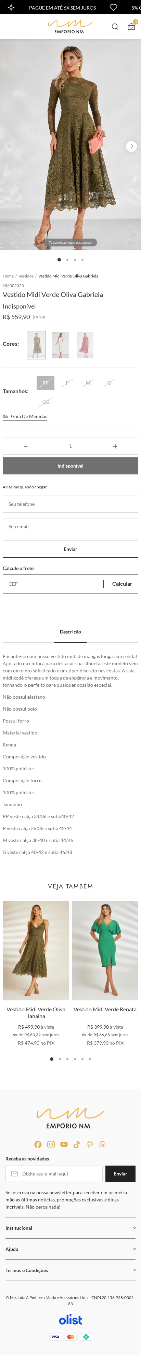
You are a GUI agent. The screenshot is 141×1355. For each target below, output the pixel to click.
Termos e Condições (26, 1270)
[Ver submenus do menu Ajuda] (134, 1249)
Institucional (18, 1228)
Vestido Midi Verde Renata (105, 1009)
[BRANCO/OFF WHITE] (60, 345)
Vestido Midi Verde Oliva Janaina (36, 1012)
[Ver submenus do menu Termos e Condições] (134, 1270)
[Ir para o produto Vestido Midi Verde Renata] (105, 950)
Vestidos (27, 276)
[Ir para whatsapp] (103, 1144)
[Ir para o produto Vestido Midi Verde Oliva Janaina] (36, 950)
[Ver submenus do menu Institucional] (134, 1227)
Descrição (70, 631)
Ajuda (11, 1249)
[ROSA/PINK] (85, 345)
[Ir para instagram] (51, 1144)
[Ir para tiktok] (77, 1144)
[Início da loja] (70, 26)
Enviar (70, 549)
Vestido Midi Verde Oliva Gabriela (68, 276)
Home (10, 276)
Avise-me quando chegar (25, 486)
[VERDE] (36, 345)
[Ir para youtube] (64, 1144)
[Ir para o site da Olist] (70, 1320)
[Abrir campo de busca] (115, 27)
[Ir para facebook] (38, 1144)
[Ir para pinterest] (90, 1144)
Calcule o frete (18, 568)
